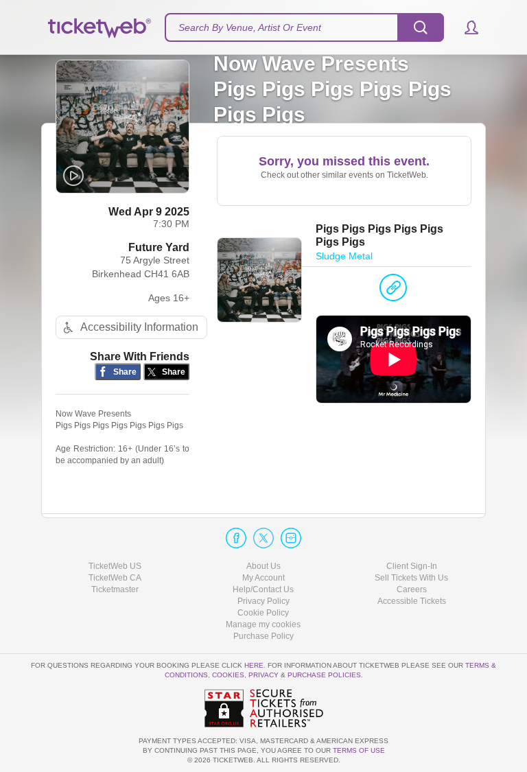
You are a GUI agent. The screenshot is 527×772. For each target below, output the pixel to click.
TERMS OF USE (359, 750)
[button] (465, 27)
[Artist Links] (393, 291)
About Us (263, 566)
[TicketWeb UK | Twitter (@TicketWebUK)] (263, 538)
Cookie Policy (263, 613)
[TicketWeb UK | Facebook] (236, 538)
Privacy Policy (263, 601)
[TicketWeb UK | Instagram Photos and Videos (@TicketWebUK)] (291, 538)
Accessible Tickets (411, 601)
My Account (263, 578)
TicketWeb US (115, 566)
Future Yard (158, 247)
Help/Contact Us (263, 589)
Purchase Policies (324, 675)
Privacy (263, 675)
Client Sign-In (411, 566)
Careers (412, 589)
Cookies (228, 675)
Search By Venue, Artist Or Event (249, 27)
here (254, 665)
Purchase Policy (263, 636)
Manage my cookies (263, 624)
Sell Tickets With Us (411, 578)
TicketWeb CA (115, 578)
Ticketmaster (115, 589)
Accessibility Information (139, 327)
